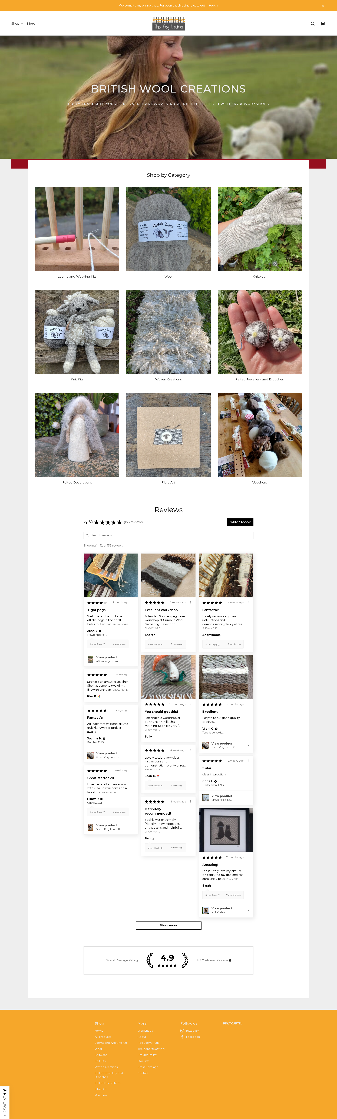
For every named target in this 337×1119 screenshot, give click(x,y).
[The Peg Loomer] (168, 23)
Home (99, 1030)
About (142, 1036)
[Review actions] (133, 602)
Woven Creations (106, 1067)
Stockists (143, 1061)
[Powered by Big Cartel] (232, 1023)
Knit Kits (100, 1061)
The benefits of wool (151, 1049)
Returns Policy (147, 1055)
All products (103, 1036)
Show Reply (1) (97, 644)
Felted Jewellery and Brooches (109, 1075)
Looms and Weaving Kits (111, 1042)
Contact (143, 1073)
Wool (98, 1049)
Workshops (145, 1030)
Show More (120, 624)
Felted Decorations (107, 1083)
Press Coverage (148, 1067)
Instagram (193, 1030)
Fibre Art (101, 1089)
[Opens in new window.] (99, 696)
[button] (147, 522)
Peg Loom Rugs (148, 1042)
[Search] (313, 23)
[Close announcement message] (323, 5)
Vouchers (101, 1095)
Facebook (193, 1036)
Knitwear (101, 1055)
